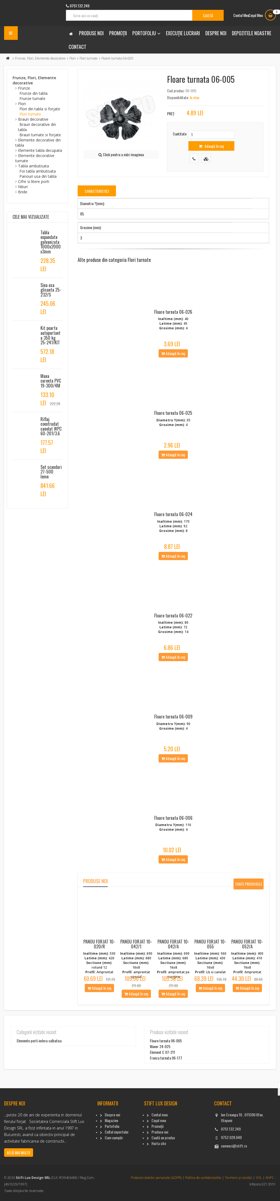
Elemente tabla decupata (40, 150)
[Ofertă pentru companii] (206, 158)
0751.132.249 (231, 1129)
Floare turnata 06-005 (166, 1040)
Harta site (158, 1143)
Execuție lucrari (183, 33)
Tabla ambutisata (33, 165)
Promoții (118, 33)
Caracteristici (97, 191)
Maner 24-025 (160, 1046)
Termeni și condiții (238, 1177)
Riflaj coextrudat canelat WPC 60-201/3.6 (51, 426)
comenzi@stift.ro (234, 1146)
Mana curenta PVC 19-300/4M (50, 381)
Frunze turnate (32, 98)
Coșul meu (158, 1120)
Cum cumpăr (114, 1137)
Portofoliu (144, 33)
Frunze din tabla (33, 93)
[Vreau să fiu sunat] (194, 158)
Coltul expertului (116, 1132)
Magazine (111, 1120)
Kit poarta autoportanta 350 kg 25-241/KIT (50, 335)
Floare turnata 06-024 (173, 514)
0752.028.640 (231, 1137)
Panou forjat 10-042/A (173, 944)
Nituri (23, 186)
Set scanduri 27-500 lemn (51, 472)
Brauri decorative (33, 119)
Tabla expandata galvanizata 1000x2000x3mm (50, 242)
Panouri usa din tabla (38, 176)
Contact (77, 46)
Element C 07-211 (162, 1052)
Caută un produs (163, 1137)
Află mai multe (18, 1152)
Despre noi (215, 33)
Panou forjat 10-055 (210, 944)
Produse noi (91, 33)
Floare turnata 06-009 (173, 716)
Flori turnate (89, 58)
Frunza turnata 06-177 (166, 1058)
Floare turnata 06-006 (173, 818)
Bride (22, 191)
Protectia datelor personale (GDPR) (156, 1177)
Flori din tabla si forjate (39, 108)
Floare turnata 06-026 (173, 312)
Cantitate (179, 134)
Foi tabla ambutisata (37, 171)
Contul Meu (241, 15)
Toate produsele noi (248, 885)
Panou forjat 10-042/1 (136, 944)
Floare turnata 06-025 (173, 413)
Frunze (24, 88)
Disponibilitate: (178, 97)
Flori (72, 58)
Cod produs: (176, 90)
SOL (259, 1177)
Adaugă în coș (214, 146)
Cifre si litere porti (33, 181)
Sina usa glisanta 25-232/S (50, 290)
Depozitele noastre (251, 33)
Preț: (171, 113)
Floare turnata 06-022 (173, 615)
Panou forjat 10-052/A (247, 944)
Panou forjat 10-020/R (99, 944)
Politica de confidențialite (203, 1177)
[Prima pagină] (7, 58)
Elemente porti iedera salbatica (39, 1040)
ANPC (270, 1177)
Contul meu (159, 1114)
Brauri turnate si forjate (40, 134)
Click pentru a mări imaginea (123, 154)
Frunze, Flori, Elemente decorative (40, 58)
